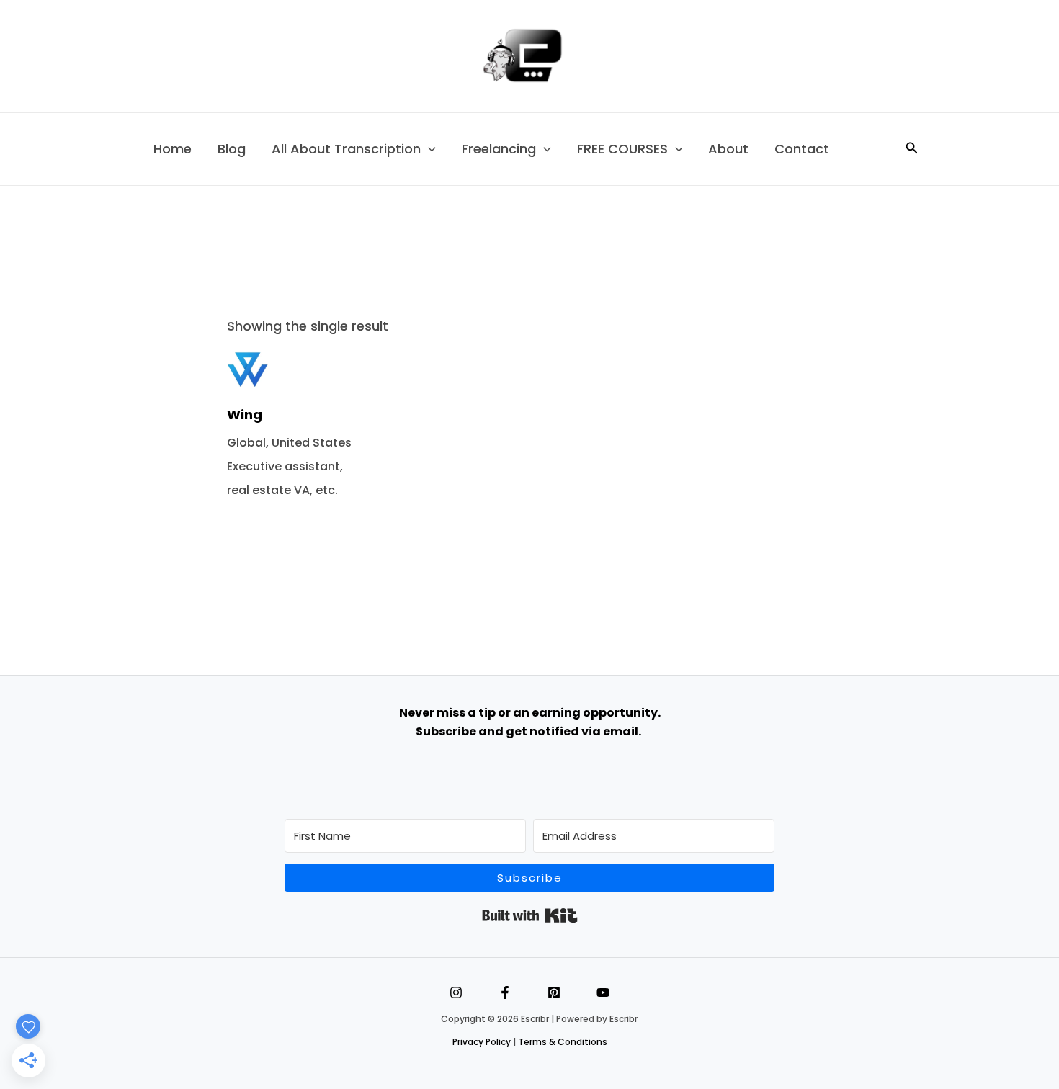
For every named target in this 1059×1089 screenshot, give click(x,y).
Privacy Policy (481, 1042)
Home (172, 149)
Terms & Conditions (562, 1042)
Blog (232, 149)
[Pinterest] (554, 992)
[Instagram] (456, 992)
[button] (428, 149)
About (728, 149)
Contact (801, 149)
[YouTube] (602, 992)
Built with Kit (530, 915)
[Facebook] (505, 992)
